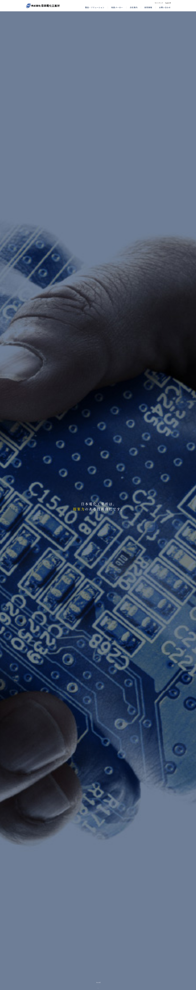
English (167, 3)
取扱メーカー (117, 7)
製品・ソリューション (94, 7)
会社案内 (133, 7)
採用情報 (148, 7)
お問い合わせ (165, 7)
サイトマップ (159, 3)
